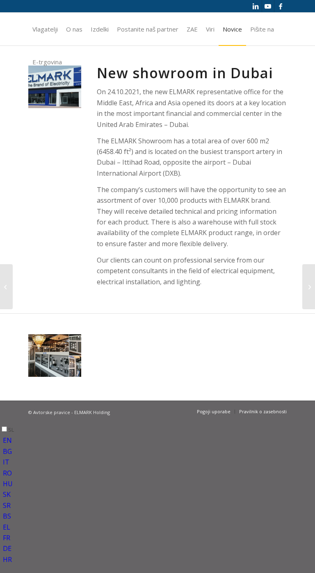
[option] (159, 440)
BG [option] (7, 451)
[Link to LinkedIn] (256, 6)
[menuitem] (45, 29)
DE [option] (7, 548)
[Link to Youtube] (268, 6)
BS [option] (7, 516)
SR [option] (7, 505)
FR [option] (6, 537)
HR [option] (7, 559)
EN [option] (7, 440)
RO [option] (7, 473)
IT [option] (6, 462)
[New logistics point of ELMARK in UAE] (308, 286)
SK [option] (7, 494)
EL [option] (6, 527)
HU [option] (8, 483)
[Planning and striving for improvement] (6, 286)
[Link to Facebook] (280, 6)
